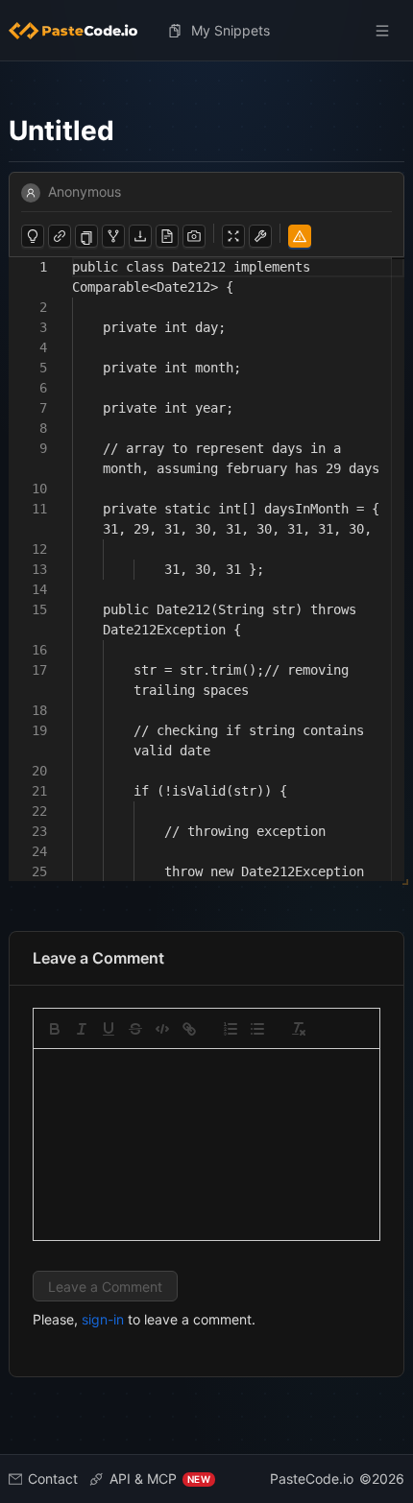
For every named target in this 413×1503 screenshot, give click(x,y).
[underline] (108, 1028)
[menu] (206, 30)
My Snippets (230, 30)
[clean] (298, 1028)
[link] (189, 1028)
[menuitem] (81, 30)
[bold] (54, 1028)
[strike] (135, 1028)
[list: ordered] (230, 1028)
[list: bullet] (257, 1028)
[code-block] (162, 1028)
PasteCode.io (311, 1478)
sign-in (103, 1319)
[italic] (81, 1028)
